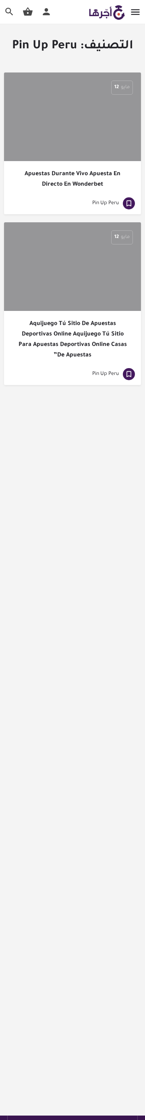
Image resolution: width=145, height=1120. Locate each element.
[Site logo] (106, 12)
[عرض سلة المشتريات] (28, 11)
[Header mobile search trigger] (9, 11)
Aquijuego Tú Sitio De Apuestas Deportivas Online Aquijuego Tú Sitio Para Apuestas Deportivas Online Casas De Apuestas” (73, 340)
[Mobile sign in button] (46, 11)
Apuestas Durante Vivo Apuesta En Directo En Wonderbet (72, 179)
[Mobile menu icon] (135, 12)
